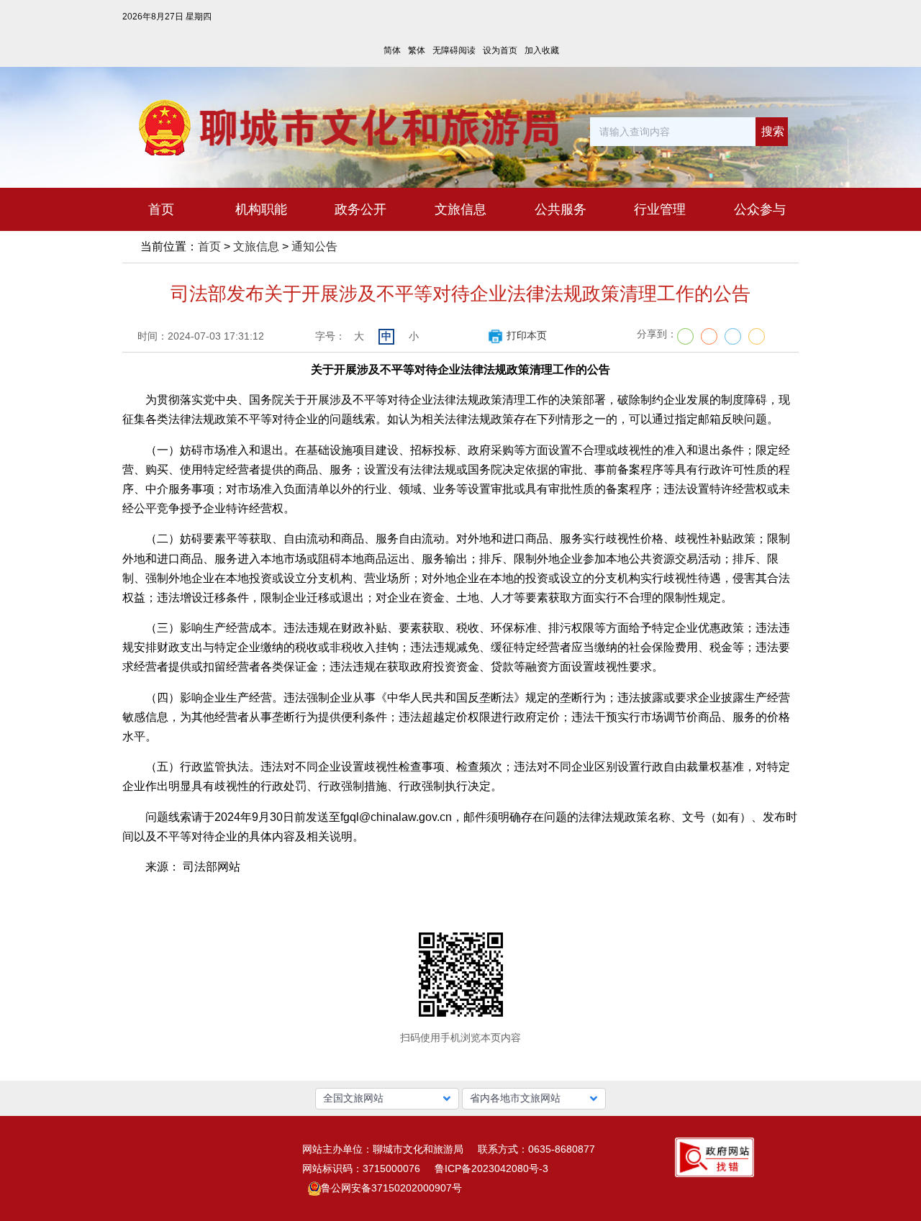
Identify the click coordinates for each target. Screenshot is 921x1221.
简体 (392, 50)
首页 (209, 246)
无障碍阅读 (454, 50)
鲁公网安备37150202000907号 (391, 1188)
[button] (387, 1098)
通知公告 (314, 246)
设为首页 (500, 50)
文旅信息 (256, 246)
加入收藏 (542, 50)
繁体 (416, 50)
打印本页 (527, 335)
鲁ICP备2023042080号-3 (491, 1168)
